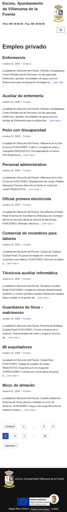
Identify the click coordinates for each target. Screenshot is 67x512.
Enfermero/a (13, 57)
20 (45, 436)
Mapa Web (14, 508)
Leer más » (55, 120)
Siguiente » (11, 445)
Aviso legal (28, 508)
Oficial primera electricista (26, 199)
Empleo (27, 64)
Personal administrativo (24, 164)
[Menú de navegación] (61, 30)
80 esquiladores (17, 347)
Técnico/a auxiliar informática (29, 273)
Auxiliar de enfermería (22, 96)
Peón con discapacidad (24, 130)
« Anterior (10, 426)
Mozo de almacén (18, 385)
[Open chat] (54, 499)
